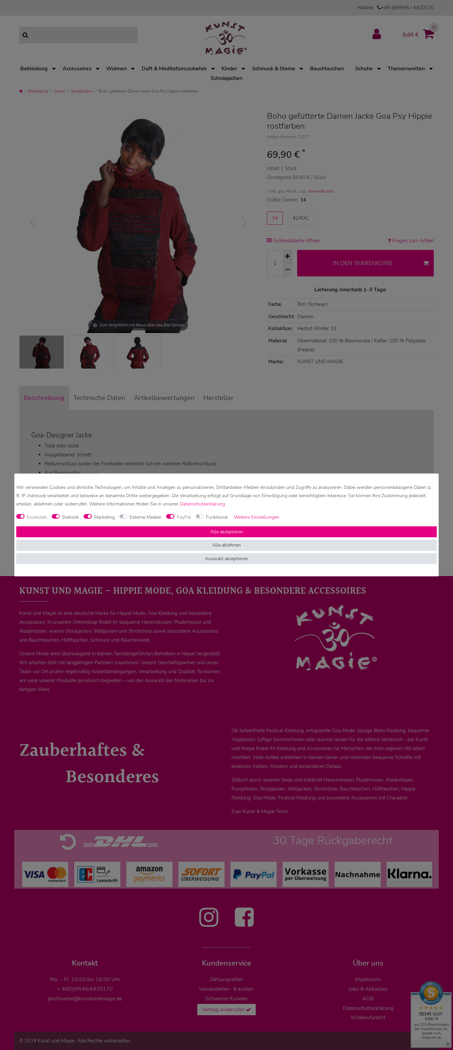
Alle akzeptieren (226, 532)
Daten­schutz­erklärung (202, 504)
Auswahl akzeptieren (226, 558)
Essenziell (37, 517)
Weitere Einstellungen (256, 517)
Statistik (70, 517)
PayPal (184, 517)
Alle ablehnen (226, 545)
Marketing (104, 517)
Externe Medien (146, 517)
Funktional (217, 517)
